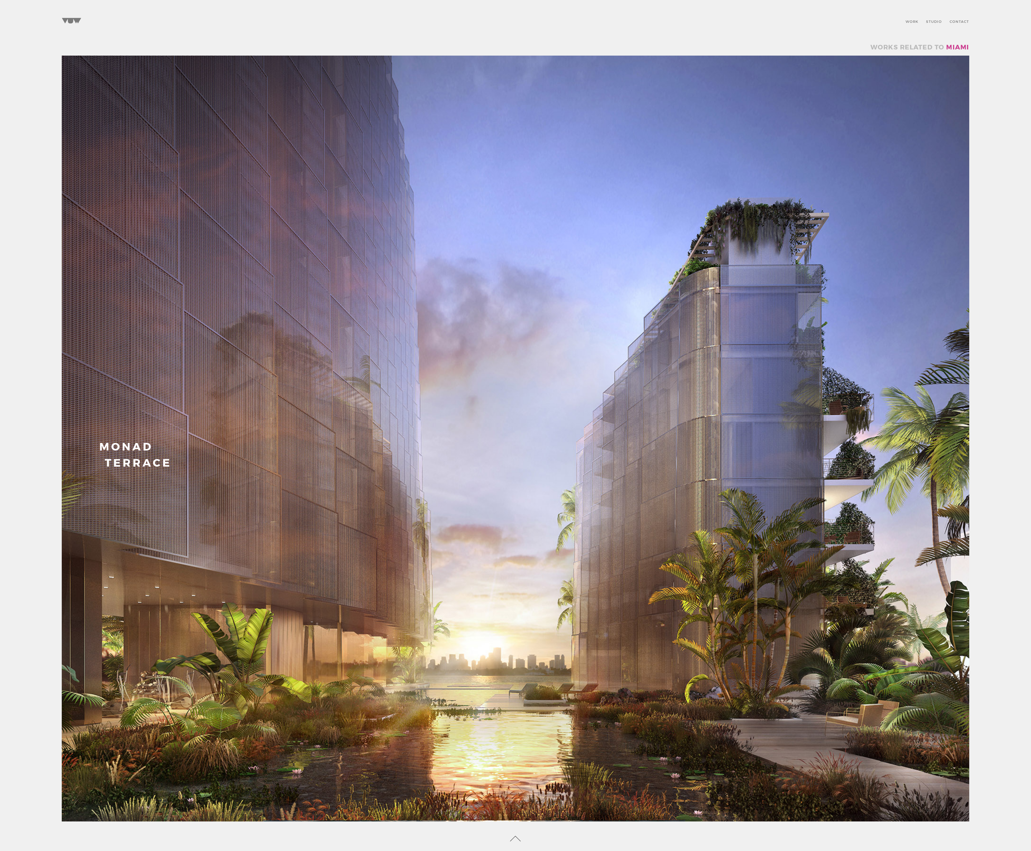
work (912, 21)
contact (959, 21)
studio (934, 21)
